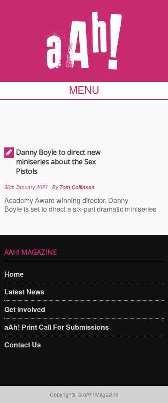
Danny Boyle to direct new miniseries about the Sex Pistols (58, 161)
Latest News (24, 292)
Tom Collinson (76, 187)
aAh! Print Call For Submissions (56, 327)
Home (14, 274)
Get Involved (24, 309)
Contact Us (22, 345)
